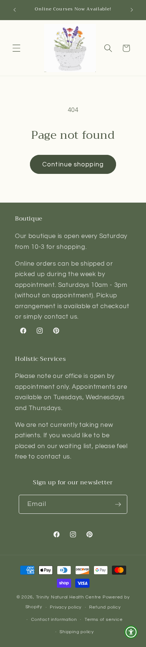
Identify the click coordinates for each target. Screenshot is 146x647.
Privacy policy (66, 607)
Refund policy (105, 607)
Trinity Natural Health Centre (69, 597)
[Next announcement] (132, 10)
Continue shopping (73, 164)
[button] (16, 48)
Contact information (54, 619)
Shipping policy (77, 631)
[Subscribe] (118, 504)
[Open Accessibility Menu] (131, 632)
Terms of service (103, 619)
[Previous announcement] (14, 10)
